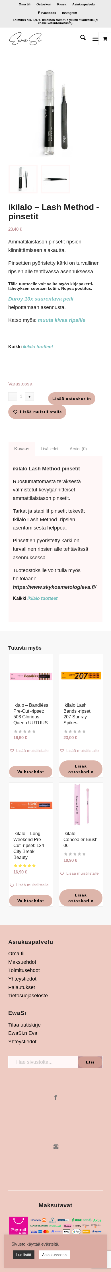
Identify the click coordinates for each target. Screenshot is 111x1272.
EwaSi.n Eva (22, 1033)
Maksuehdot (22, 962)
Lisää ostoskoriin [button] (81, 769)
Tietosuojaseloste (28, 995)
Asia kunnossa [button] (54, 1255)
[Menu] (95, 38)
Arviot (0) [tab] (78, 449)
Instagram (69, 12)
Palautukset (21, 987)
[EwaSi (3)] (46, 38)
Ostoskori (43, 4)
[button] (37, 412)
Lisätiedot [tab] (49, 449)
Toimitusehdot (24, 970)
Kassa (61, 4)
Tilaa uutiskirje (24, 1025)
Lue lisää (23, 1255)
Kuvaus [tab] (21, 449)
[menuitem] (25, 4)
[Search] (80, 38)
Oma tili (24, 4)
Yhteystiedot (22, 979)
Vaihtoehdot (30, 772)
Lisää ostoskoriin (71, 398)
